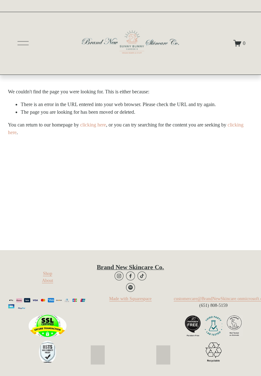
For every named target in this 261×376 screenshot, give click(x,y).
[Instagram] (119, 275)
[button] (98, 355)
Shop (47, 273)
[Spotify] (130, 287)
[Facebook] (130, 275)
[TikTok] (142, 275)
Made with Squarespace (130, 298)
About (47, 280)
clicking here (93, 124)
